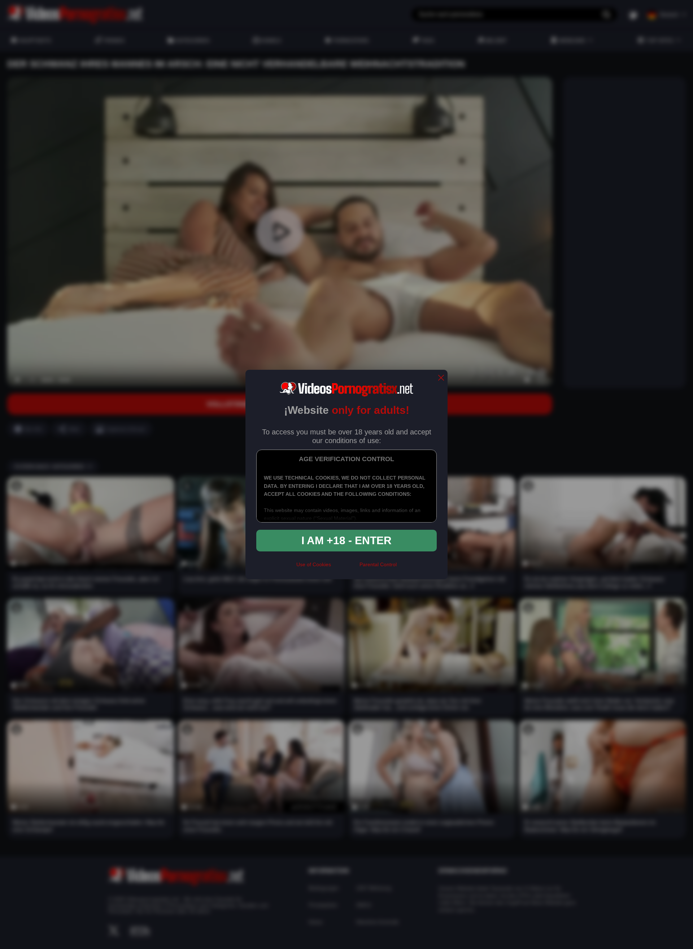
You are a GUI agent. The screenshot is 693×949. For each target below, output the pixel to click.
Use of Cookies (313, 564)
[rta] (345, 568)
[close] (441, 378)
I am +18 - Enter (346, 540)
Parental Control (378, 564)
